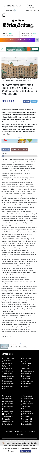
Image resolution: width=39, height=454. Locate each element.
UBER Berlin (26, 378)
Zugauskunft (7, 381)
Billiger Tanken (27, 361)
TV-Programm (8, 416)
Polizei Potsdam (27, 404)
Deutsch (30, 5)
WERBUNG (19, 435)
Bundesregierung (28, 371)
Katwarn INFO (26, 406)
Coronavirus (26, 409)
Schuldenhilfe (26, 384)
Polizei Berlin (26, 401)
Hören (6, 149)
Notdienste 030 (27, 411)
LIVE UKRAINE (26, 376)
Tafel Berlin (26, 386)
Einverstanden (25, 451)
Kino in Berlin (7, 378)
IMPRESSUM (19, 432)
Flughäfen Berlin (9, 414)
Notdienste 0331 (27, 414)
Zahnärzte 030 (27, 416)
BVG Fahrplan (26, 358)
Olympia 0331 (8, 363)
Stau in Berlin (7, 419)
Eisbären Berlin (8, 371)
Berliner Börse (27, 366)
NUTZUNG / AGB (30, 432)
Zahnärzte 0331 (27, 419)
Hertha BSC (7, 361)
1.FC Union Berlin (8, 358)
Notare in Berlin (8, 386)
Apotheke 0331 (27, 424)
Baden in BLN (8, 398)
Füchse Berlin (7, 368)
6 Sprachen (30, 7)
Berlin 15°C (9, 10)
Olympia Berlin (8, 366)
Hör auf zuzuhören (20, 149)
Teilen (27, 101)
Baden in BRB (8, 401)
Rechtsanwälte (8, 389)
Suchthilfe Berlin (27, 398)
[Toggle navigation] (4, 15)
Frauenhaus (7, 396)
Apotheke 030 (27, 421)
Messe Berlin (7, 373)
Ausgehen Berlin (9, 421)
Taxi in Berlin (7, 424)
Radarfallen (26, 368)
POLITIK (4, 101)
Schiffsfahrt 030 (27, 381)
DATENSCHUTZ (8, 432)
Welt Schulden (27, 373)
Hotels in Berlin (8, 404)
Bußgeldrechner (9, 384)
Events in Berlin (8, 409)
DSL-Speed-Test (9, 376)
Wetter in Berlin (27, 396)
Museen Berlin (8, 411)
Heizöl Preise (26, 363)
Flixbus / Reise (8, 406)
